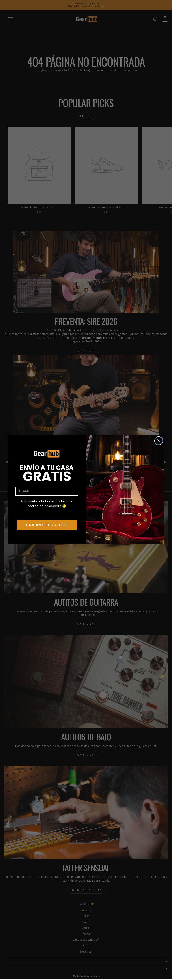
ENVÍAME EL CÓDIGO (46, 525)
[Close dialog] (159, 441)
